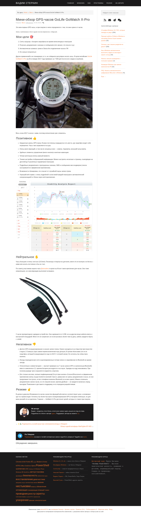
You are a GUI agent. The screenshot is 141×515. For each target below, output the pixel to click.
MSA (45, 462)
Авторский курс (98, 461)
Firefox (28, 462)
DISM (24, 462)
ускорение (22, 500)
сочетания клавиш (21, 496)
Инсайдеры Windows (59, 465)
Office (22, 466)
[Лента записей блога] (106, 20)
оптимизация (21, 490)
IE (32, 461)
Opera (33, 466)
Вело (23, 22)
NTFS (18, 466)
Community (56, 468)
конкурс (23, 482)
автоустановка (37, 472)
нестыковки (23, 486)
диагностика (39, 479)
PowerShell (42, 465)
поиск (47, 490)
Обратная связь (103, 509)
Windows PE (32, 469)
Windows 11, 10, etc (59, 461)
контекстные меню (31, 482)
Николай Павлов (58, 472)
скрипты (40, 493)
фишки (31, 500)
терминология (36, 496)
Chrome (18, 462)
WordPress (27, 472)
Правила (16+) (80, 509)
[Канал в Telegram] (115, 20)
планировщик (32, 490)
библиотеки (41, 476)
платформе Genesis (57, 509)
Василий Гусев (57, 480)
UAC (27, 469)
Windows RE (20, 472)
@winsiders (45, 268)
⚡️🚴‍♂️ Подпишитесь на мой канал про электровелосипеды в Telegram (42, 424)
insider (34, 461)
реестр (31, 493)
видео (46, 475)
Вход (110, 509)
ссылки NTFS (29, 496)
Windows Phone (39, 469)
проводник (22, 493)
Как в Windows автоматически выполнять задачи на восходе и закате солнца (111, 53)
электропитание (40, 500)
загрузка (18, 482)
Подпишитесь (29, 437)
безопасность (30, 475)
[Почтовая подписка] (110, 20)
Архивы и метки (70, 509)
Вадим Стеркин (27, 3)
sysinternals (20, 469)
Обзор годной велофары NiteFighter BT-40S (76, 426)
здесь (53, 413)
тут (78, 413)
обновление (41, 486)
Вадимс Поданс (58, 476)
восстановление (24, 479)
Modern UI (40, 462)
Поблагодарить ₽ (91, 509)
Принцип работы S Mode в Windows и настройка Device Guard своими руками (113, 38)
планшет (41, 490)
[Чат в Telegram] (120, 20)
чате (85, 437)
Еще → (103, 76)
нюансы (33, 486)
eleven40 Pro (44, 509)
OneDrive (28, 466)
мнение (41, 482)
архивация (19, 476)
